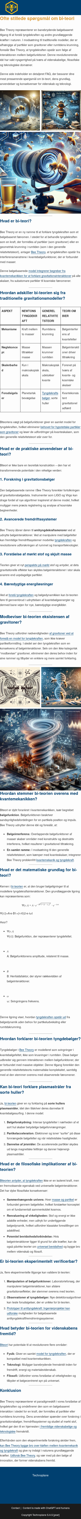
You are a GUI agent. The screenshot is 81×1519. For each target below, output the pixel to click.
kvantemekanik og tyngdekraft (55, 860)
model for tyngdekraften (51, 1354)
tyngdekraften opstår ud (51, 1017)
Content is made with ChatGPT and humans (46, 1507)
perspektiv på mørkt (37, 565)
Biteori (4, 1345)
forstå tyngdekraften (21, 595)
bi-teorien (17, 886)
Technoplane (40, 1475)
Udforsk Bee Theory (22, 1455)
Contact (15, 1507)
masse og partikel (63, 1199)
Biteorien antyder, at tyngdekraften (21, 1180)
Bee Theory (38, 252)
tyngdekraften (63, 540)
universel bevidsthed (50, 1246)
